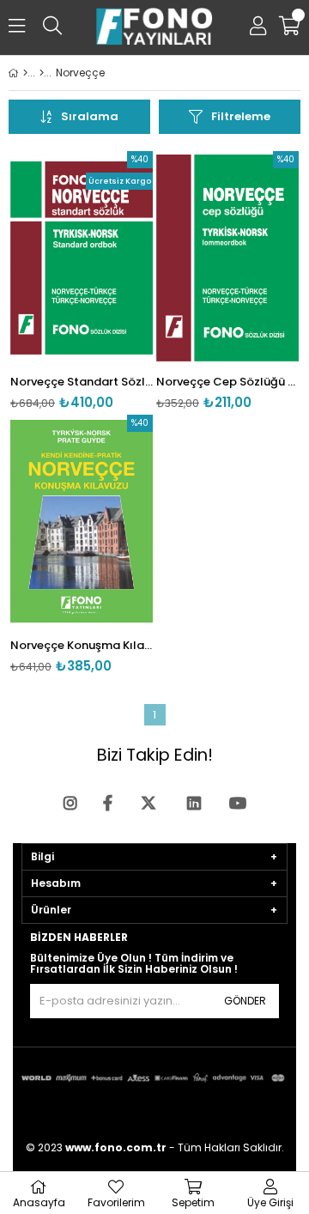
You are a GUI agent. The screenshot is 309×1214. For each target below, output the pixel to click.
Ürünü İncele (109, 280)
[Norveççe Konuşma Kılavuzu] (81, 521)
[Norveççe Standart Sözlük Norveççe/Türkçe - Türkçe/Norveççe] (81, 258)
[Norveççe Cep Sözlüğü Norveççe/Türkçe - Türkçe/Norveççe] (227, 258)
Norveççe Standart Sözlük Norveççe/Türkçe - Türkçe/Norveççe (81, 381)
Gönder (245, 1000)
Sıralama (89, 116)
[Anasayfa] (25, 73)
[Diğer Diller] (41, 73)
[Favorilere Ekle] (82, 280)
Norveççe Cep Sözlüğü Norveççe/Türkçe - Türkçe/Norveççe (227, 381)
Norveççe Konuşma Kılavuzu (81, 645)
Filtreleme (240, 116)
